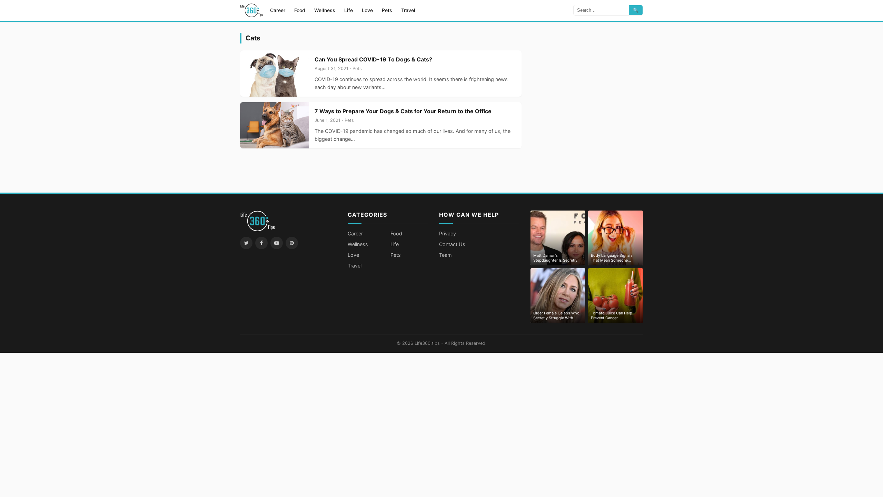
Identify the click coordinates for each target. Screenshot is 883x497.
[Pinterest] (292, 243)
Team (445, 255)
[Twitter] (246, 243)
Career (277, 10)
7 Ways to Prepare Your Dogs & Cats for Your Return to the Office (403, 111)
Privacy (447, 233)
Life (348, 10)
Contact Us (452, 244)
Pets (387, 10)
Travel (408, 10)
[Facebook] (261, 243)
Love (367, 10)
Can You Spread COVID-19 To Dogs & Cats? (373, 59)
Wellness (324, 10)
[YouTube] (276, 243)
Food (299, 10)
